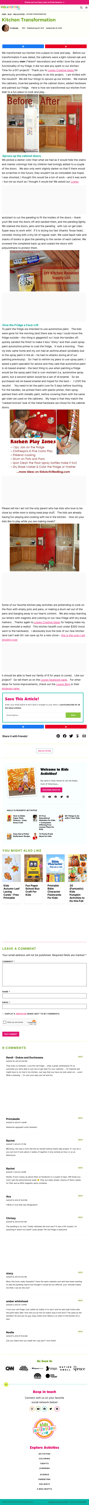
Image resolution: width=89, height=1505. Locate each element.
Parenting (44, 1479)
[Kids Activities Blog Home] (10, 7)
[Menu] (86, 7)
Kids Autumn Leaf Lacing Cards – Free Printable (11, 891)
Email (6, 1002)
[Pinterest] (67, 796)
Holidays (44, 1484)
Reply (80, 1057)
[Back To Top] (6, 1384)
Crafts (44, 1463)
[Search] (81, 7)
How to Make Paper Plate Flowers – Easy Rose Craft (20, 819)
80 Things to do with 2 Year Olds (72, 817)
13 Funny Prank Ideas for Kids (46, 835)
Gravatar (21, 1014)
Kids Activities (19, 14)
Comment (8, 961)
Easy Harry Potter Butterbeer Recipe (21, 835)
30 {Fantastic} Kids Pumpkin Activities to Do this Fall (77, 893)
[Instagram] (43, 796)
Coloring (44, 1459)
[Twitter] (61, 796)
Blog (10, 14)
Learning (44, 1468)
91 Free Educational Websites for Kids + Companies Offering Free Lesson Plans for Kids (47, 822)
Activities (45, 1454)
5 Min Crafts (44, 1489)
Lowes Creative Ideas (61, 70)
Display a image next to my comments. (32, 1014)
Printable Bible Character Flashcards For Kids (54, 891)
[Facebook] (55, 796)
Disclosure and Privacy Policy (58, 1502)
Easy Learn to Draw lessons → (51, 2)
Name (6, 991)
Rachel (15, 28)
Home (4, 14)
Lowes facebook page (54, 679)
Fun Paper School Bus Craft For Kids (32, 890)
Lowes (75, 181)
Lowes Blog (63, 684)
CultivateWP (82, 1502)
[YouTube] (49, 796)
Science (44, 1474)
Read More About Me (51, 790)
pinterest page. (11, 688)
